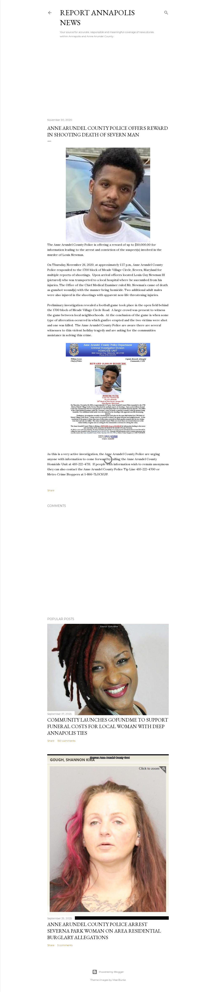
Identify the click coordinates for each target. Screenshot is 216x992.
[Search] (166, 12)
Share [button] (50, 490)
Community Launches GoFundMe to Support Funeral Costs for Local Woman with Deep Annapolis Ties (107, 726)
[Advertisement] (108, 78)
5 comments (65, 945)
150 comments (66, 740)
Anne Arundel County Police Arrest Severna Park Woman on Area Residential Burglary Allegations (104, 931)
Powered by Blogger (111, 971)
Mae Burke (119, 979)
